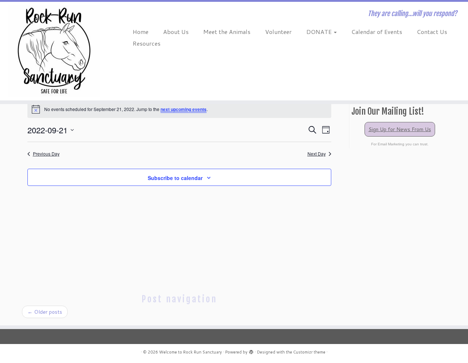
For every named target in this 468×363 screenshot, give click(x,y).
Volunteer (278, 31)
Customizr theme (309, 352)
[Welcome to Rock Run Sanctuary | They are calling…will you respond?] (54, 51)
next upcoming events (184, 109)
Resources (147, 43)
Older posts (44, 312)
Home (140, 31)
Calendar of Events (376, 31)
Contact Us (432, 31)
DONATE (319, 31)
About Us (176, 31)
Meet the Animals (226, 31)
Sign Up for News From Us (400, 129)
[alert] (179, 109)
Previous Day (46, 154)
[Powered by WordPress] (251, 350)
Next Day (316, 154)
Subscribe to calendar (175, 178)
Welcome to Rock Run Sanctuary (190, 352)
